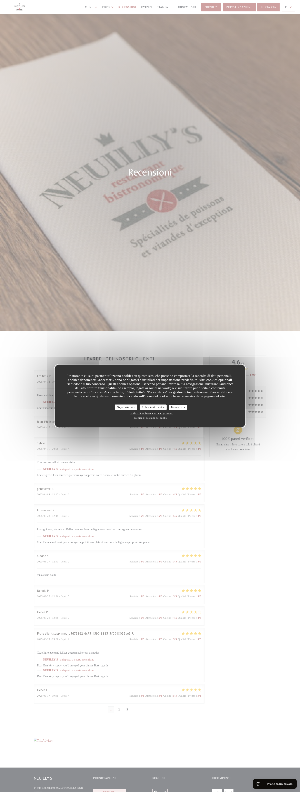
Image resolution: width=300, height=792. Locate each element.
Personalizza (178, 407)
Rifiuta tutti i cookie (153, 407)
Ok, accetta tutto (126, 407)
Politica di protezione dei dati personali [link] (151, 412)
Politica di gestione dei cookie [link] (151, 417)
